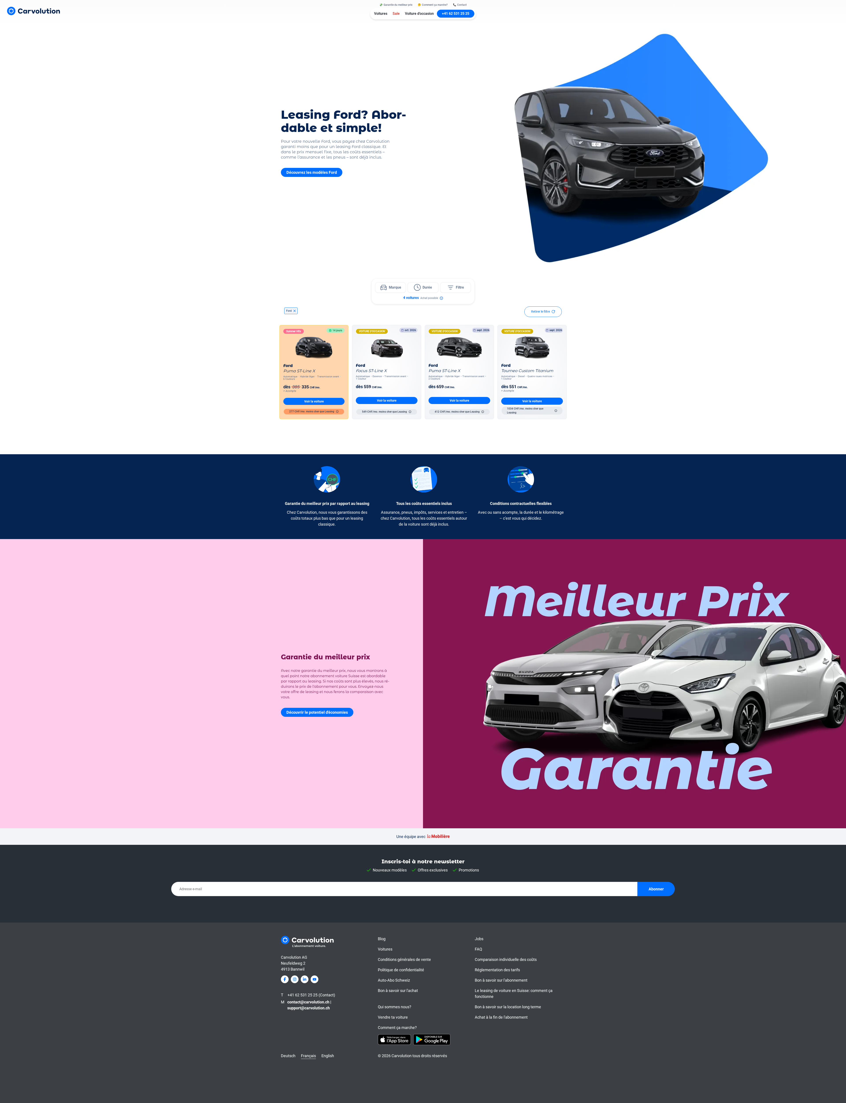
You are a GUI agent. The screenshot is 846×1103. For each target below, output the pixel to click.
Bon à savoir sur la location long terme (508, 1007)
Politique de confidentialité (401, 970)
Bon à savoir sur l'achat (398, 990)
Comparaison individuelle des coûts (506, 959)
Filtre (460, 287)
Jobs (479, 938)
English (327, 1055)
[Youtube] (314, 979)
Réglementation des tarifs (497, 970)
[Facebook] (285, 979)
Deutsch (288, 1055)
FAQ (478, 949)
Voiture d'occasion (419, 13)
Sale (396, 13)
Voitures (380, 13)
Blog (382, 938)
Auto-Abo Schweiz (394, 980)
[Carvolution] (33, 11)
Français (308, 1055)
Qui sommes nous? (394, 1007)
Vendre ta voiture (393, 1017)
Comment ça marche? (397, 1027)
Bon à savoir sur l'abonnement (501, 980)
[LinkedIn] (304, 979)
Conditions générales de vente (404, 959)
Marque (395, 287)
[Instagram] (295, 979)
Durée (427, 287)
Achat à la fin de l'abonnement (501, 1017)
